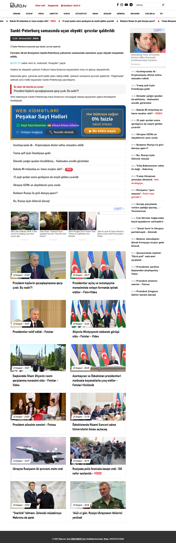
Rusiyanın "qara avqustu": (142, 193)
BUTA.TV (15, 63)
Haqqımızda (53, 5)
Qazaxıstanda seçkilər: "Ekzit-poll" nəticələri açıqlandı (146, 256)
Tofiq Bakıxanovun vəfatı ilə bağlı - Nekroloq (147, 167)
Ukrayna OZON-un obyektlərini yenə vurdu (36, 185)
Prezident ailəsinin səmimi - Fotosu (144, 283)
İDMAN (95, 14)
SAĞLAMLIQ (150, 14)
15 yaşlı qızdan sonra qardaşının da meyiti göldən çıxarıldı (69, 21)
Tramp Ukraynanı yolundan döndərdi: (145, 180)
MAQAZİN (107, 14)
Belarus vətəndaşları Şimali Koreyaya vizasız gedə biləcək (147, 242)
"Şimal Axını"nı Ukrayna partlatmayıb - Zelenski (147, 230)
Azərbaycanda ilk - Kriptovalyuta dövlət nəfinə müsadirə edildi (48, 145)
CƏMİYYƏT (54, 14)
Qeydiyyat (67, 5)
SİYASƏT (29, 14)
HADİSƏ (67, 14)
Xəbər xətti (40, 5)
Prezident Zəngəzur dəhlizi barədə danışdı (144, 293)
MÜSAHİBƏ (135, 14)
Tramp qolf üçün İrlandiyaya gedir (32, 153)
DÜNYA (41, 14)
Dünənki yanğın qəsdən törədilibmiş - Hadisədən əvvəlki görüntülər (51, 161)
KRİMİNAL (121, 14)
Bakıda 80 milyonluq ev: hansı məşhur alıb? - (42, 169)
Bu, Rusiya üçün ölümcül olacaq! (31, 201)
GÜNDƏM (16, 14)
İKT (161, 14)
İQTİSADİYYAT (81, 14)
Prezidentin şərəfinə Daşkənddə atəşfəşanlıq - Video (145, 270)
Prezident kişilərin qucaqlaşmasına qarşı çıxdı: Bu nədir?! (46, 91)
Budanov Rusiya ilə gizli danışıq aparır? (118, 21)
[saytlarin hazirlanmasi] (68, 122)
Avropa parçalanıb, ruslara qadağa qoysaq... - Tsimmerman (145, 207)
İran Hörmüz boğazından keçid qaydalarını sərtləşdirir (147, 220)
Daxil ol (77, 5)
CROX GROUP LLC (78, 539)
